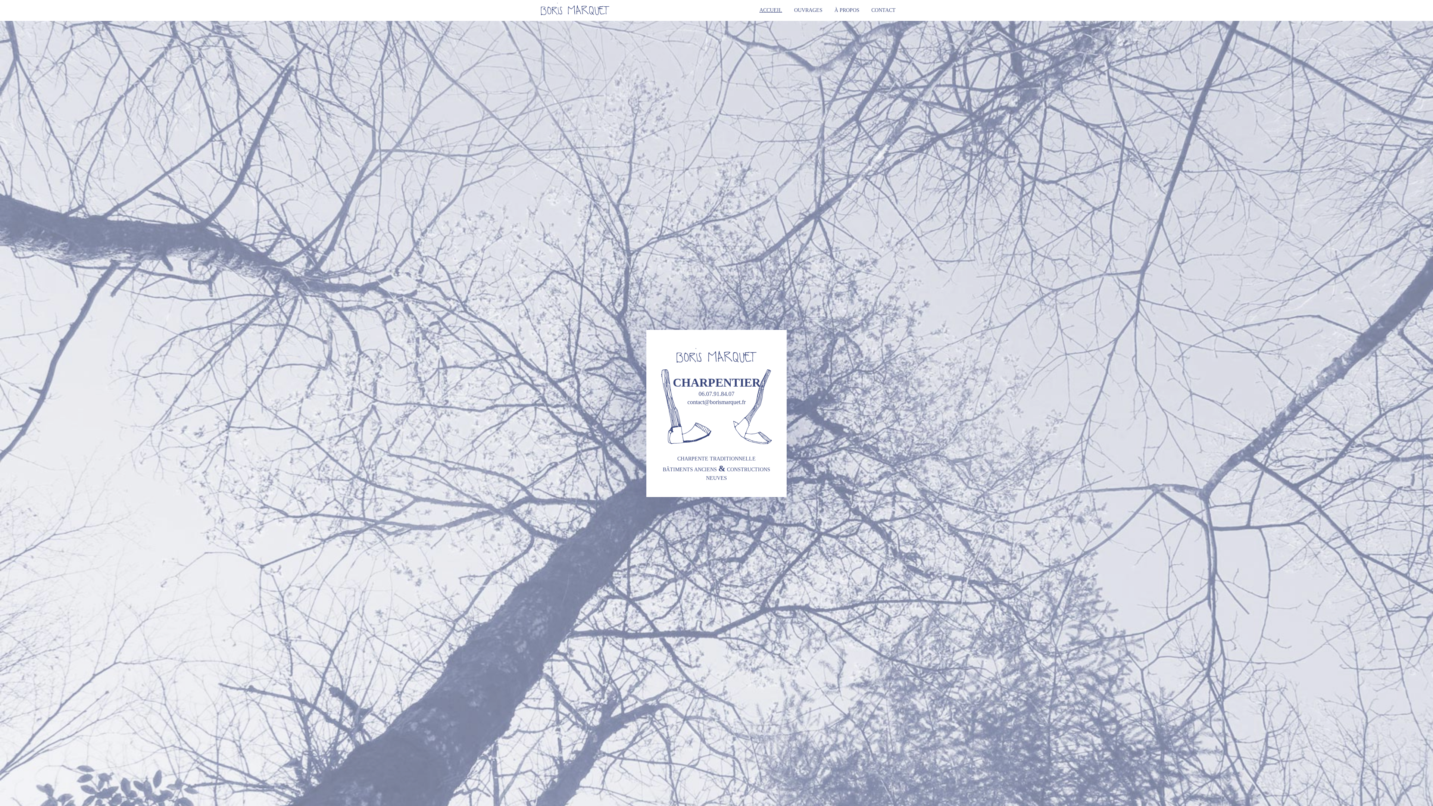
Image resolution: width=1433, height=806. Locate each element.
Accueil (770, 10)
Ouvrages (808, 10)
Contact (883, 10)
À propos (846, 10)
